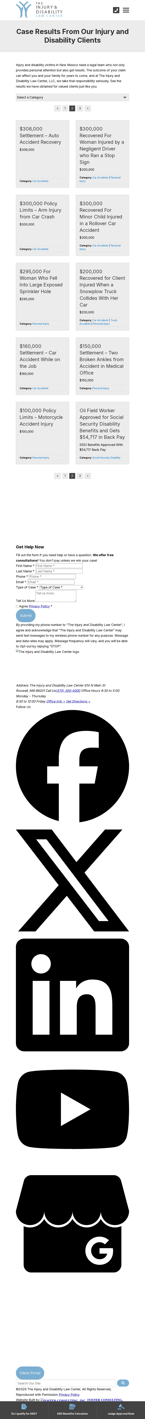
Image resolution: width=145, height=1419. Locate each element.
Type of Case (27, 587)
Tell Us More (25, 601)
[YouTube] (72, 1164)
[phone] (116, 10)
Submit (26, 615)
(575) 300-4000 (68, 691)
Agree (35, 606)
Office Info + (55, 701)
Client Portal (30, 1373)
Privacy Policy (39, 606)
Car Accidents (40, 181)
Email (21, 582)
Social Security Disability (106, 457)
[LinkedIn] (72, 1050)
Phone (22, 576)
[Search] (123, 1383)
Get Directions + (78, 701)
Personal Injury (41, 323)
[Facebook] (72, 821)
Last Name (25, 571)
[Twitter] (72, 936)
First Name (25, 566)
